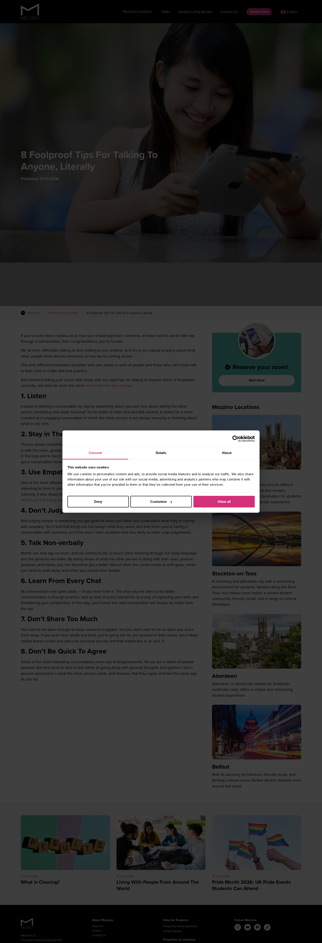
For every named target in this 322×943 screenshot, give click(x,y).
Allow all (224, 501)
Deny (98, 501)
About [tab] (227, 453)
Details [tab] (161, 453)
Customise (158, 501)
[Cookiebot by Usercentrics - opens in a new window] (235, 438)
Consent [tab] (95, 453)
